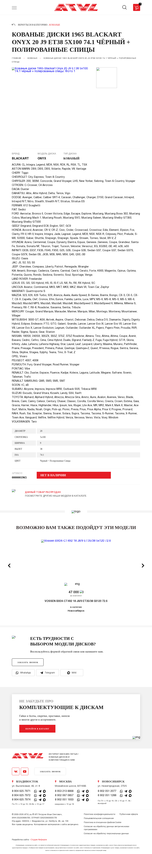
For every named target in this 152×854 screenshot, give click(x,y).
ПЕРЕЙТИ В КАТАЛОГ (37, 728)
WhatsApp (25, 673)
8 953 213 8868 (64, 791)
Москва (65, 781)
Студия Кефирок (39, 840)
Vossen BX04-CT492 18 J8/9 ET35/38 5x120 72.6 (76, 601)
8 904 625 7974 (21, 800)
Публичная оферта (128, 814)
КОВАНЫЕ (32, 58)
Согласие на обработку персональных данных (106, 834)
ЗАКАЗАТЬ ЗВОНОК (27, 662)
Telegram (50, 673)
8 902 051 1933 (64, 800)
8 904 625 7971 (21, 791)
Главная (16, 58)
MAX (74, 673)
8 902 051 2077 (107, 791)
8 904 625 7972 (21, 795)
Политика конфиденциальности (99, 814)
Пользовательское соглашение (99, 818)
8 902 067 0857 (64, 795)
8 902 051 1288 (107, 795)
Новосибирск (113, 781)
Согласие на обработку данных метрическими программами (106, 828)
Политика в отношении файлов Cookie (102, 822)
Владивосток (27, 781)
